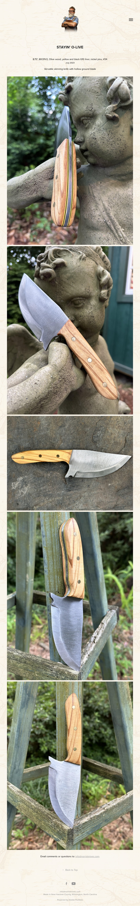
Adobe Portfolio (76, 899)
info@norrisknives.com (70, 891)
